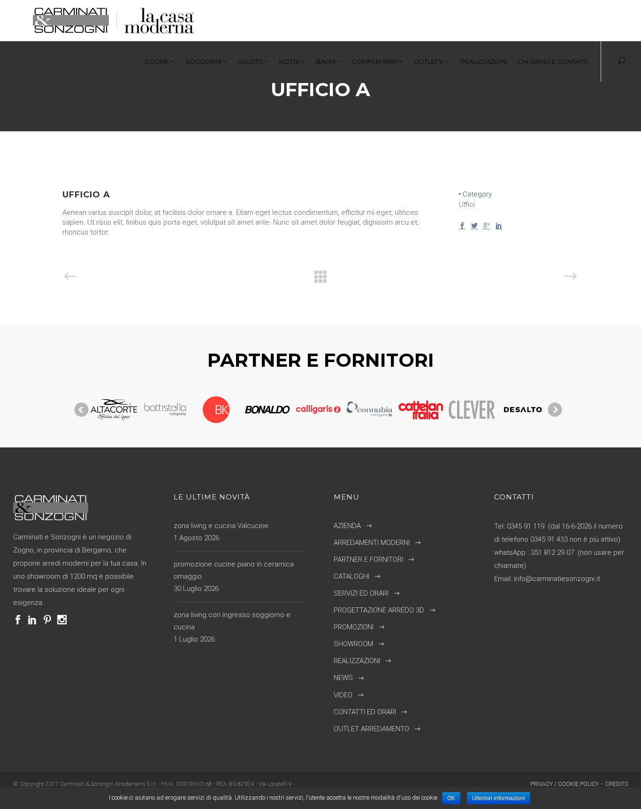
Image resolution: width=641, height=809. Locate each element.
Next (555, 409)
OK (451, 798)
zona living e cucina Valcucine (221, 526)
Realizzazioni (357, 661)
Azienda (347, 526)
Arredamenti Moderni (372, 542)
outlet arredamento (371, 729)
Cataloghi (351, 576)
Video (343, 695)
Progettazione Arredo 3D (379, 610)
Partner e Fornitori (368, 559)
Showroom (353, 644)
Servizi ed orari (361, 593)
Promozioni (354, 627)
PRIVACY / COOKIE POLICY (564, 784)
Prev (81, 409)
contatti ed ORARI (365, 712)
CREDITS (616, 784)
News (343, 677)
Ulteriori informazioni (498, 798)
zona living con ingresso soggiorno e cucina (232, 621)
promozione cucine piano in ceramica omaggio (234, 570)
